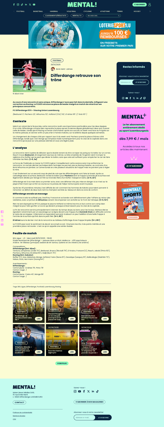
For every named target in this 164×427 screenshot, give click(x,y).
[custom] (22, 4)
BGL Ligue (21, 286)
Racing (58, 286)
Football (57, 60)
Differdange (31, 286)
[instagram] (18, 4)
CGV (14, 419)
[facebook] (14, 4)
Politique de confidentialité (22, 412)
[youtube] (34, 4)
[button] (150, 11)
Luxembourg (49, 286)
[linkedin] (26, 4)
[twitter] (30, 4)
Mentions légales (19, 416)
